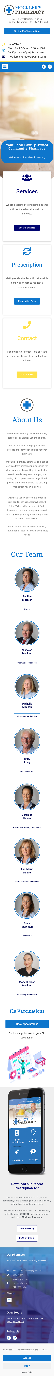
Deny (27, 1365)
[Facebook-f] (44, 66)
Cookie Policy (27, 1372)
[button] (5, 66)
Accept (27, 1357)
